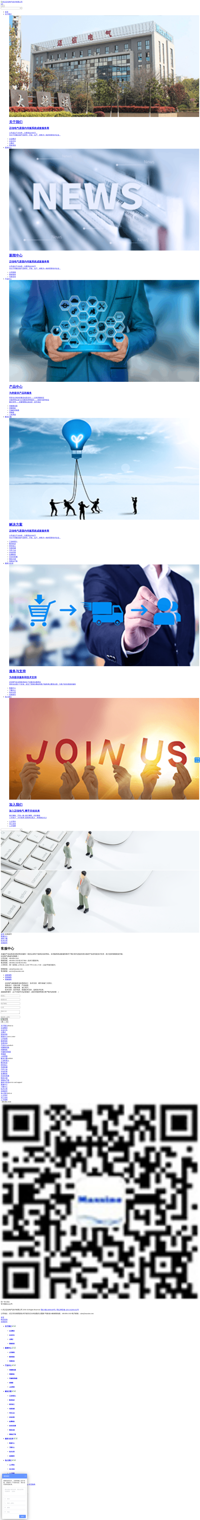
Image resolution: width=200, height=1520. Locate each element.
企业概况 (12, 139)
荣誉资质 (12, 145)
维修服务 (8, 979)
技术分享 (12, 692)
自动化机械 (13, 557)
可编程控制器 (14, 410)
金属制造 (12, 554)
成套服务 (8, 975)
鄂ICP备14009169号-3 (48, 1310)
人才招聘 (12, 826)
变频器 (11, 412)
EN (2, 4)
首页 (6, 12)
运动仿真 (12, 552)
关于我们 (8, 14)
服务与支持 (9, 563)
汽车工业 (12, 550)
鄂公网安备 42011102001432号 (68, 1310)
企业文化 (12, 141)
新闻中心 (8, 147)
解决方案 (8, 417)
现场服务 (8, 977)
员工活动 (12, 824)
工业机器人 (13, 541)
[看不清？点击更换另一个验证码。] (4, 1019)
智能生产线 (13, 561)
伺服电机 (12, 408)
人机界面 (12, 414)
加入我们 (8, 697)
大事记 (11, 143)
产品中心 (8, 279)
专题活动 (12, 277)
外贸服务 (32, 1484)
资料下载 (4, 938)
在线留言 (12, 694)
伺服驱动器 (13, 406)
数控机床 (12, 544)
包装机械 (12, 548)
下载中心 (12, 690)
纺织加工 (12, 546)
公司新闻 (12, 272)
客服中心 (12, 688)
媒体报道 (12, 274)
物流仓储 (12, 559)
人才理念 (12, 821)
